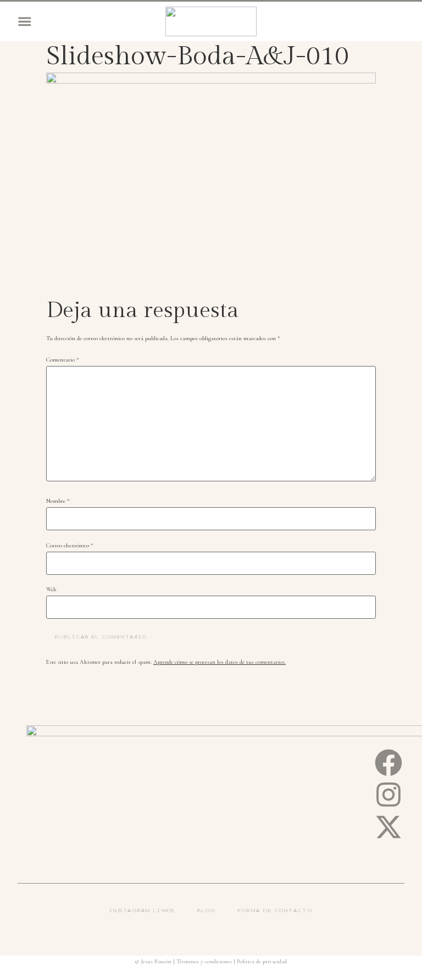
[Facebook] (388, 762)
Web (51, 590)
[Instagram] (388, 794)
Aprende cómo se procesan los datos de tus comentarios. (219, 661)
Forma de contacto (275, 910)
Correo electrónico (69, 546)
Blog (206, 910)
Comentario (62, 360)
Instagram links (142, 910)
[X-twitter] (388, 827)
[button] (25, 21)
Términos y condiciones (204, 961)
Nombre (58, 501)
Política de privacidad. (262, 961)
